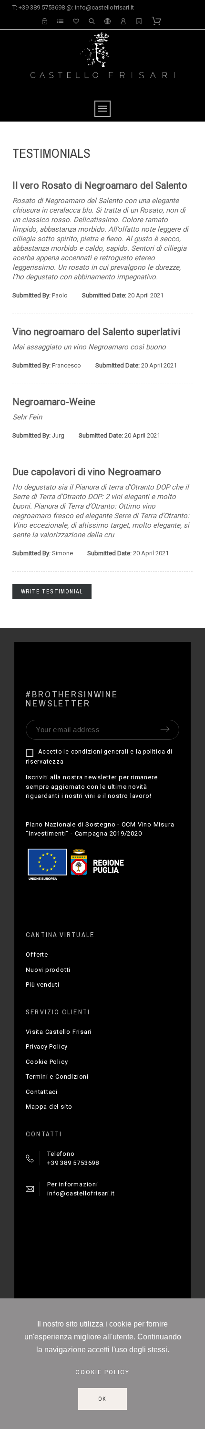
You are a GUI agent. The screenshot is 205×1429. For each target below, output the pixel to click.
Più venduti (43, 984)
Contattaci (42, 1091)
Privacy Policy (47, 1046)
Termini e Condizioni (57, 1076)
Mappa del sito (49, 1106)
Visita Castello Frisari (59, 1031)
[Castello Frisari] (102, 65)
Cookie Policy (47, 1061)
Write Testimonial (52, 591)
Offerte (37, 954)
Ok (102, 1399)
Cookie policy (102, 1372)
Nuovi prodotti (48, 969)
